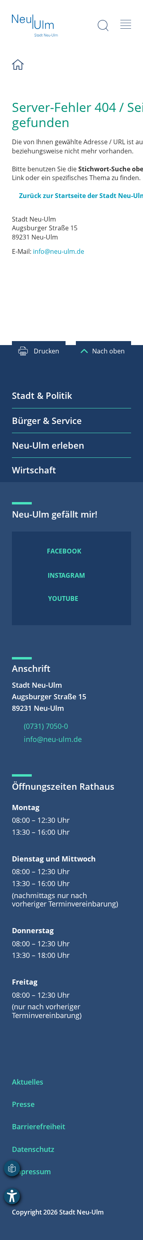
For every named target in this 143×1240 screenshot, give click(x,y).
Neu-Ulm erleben (48, 445)
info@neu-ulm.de (58, 251)
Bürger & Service (47, 420)
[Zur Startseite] (35, 26)
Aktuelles (27, 1082)
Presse (23, 1104)
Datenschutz (33, 1149)
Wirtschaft (34, 470)
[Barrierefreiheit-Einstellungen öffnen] (12, 1196)
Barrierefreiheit (38, 1126)
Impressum (31, 1171)
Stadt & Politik (42, 395)
